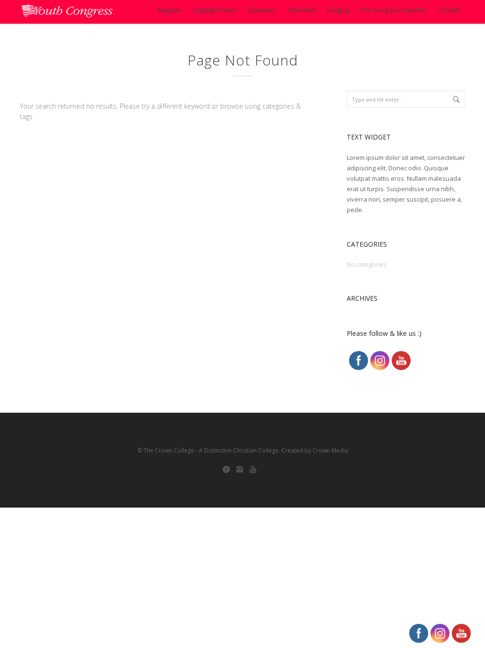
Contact (449, 10)
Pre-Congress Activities (394, 10)
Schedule (301, 10)
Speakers (262, 10)
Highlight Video (215, 10)
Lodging (338, 10)
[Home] (67, 12)
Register (170, 10)
